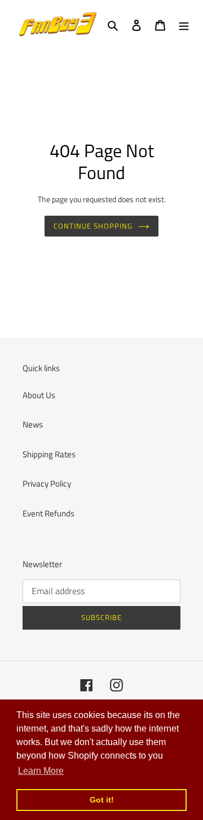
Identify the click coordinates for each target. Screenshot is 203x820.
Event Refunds (48, 513)
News (33, 424)
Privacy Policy (47, 483)
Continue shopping (93, 225)
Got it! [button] (102, 799)
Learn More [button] (41, 771)
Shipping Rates (49, 454)
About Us (39, 395)
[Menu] (184, 24)
